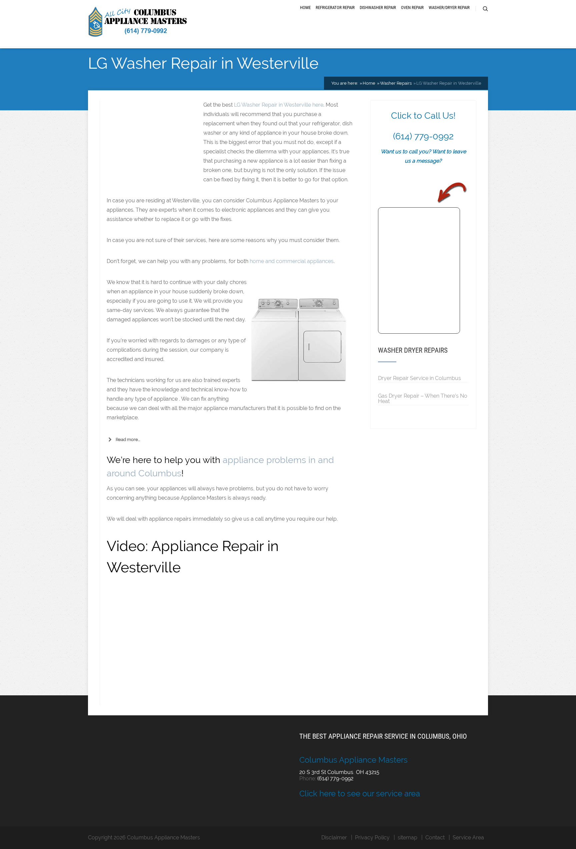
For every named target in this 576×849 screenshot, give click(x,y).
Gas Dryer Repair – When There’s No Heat (422, 398)
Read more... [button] (128, 439)
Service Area (468, 837)
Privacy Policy (372, 837)
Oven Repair (412, 7)
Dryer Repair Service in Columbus (419, 378)
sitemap (407, 837)
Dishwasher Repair (378, 7)
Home (305, 7)
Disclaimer (334, 837)
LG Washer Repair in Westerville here (278, 105)
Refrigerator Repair (335, 7)
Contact (435, 837)
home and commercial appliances (292, 261)
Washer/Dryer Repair (449, 7)
